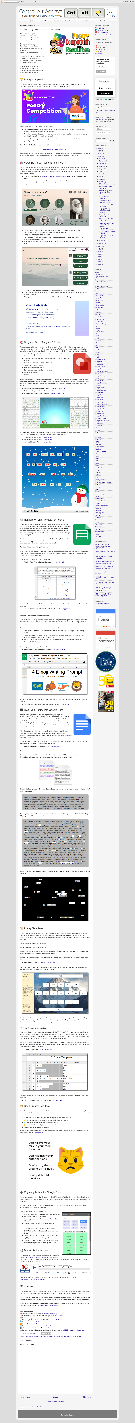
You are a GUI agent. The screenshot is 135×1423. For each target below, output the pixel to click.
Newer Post (25, 1397)
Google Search (100, 406)
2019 (99, 254)
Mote (97, 461)
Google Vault (99, 423)
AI (28, 21)
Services (79, 21)
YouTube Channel (103, 32)
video (97, 522)
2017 (99, 259)
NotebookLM (99, 468)
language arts (68, 1336)
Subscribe (105, 93)
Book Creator (29, 1336)
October (102, 163)
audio (97, 288)
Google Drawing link (58, 388)
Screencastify (99, 494)
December (102, 158)
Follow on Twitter (103, 30)
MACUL (97, 456)
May (100, 176)
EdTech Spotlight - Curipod (104, 197)
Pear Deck (98, 472)
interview (98, 439)
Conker (97, 314)
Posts (100, 129)
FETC (97, 343)
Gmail (97, 357)
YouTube (98, 536)
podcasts (98, 475)
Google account (100, 359)
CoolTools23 (99, 317)
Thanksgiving (99, 513)
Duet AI (97, 326)
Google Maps (99, 395)
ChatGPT (98, 303)
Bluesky (97, 293)
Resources (36, 21)
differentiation (99, 319)
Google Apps (99, 361)
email (97, 336)
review (97, 489)
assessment (99, 284)
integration (98, 437)
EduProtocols (99, 331)
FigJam (97, 345)
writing (79, 1336)
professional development (103, 482)
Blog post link (48, 437)
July (100, 171)
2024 (99, 153)
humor (97, 432)
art (96, 279)
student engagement (101, 505)
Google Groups (100, 388)
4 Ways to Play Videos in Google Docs (103, 572)
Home (22, 21)
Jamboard (98, 444)
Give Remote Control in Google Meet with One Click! (104, 583)
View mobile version (55, 1401)
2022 (99, 246)
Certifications (99, 300)
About (106, 21)
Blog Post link (57, 1100)
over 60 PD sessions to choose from (73, 1330)
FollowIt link (59, 1316)
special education (100, 501)
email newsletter (37, 1318)
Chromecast (99, 307)
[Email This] (42, 1333)
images (97, 435)
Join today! (98, 53)
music (97, 463)
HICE (97, 428)
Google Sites (99, 411)
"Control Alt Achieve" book (40, 1328)
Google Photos (100, 399)
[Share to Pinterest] (50, 1333)
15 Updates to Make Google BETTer (105, 201)
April (100, 179)
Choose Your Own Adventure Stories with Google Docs (104, 567)
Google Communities (101, 371)
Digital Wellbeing (100, 324)
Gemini (97, 352)
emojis (97, 338)
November (102, 161)
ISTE (97, 442)
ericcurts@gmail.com (47, 1326)
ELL (96, 333)
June (101, 174)
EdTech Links (57, 21)
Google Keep (99, 392)
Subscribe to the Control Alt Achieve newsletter (103, 61)
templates (98, 510)
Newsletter (69, 21)
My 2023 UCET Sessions (106, 229)
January (102, 243)
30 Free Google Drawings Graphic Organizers (103, 594)
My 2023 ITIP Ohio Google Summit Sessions (104, 210)
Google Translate (100, 418)
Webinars (46, 21)
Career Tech (99, 298)
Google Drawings (48, 1336)
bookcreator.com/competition (48, 1305)
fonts (97, 347)
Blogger (71, 1415)
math (97, 458)
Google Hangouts (100, 390)
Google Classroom (101, 369)
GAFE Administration (101, 350)
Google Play (99, 402)
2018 (99, 257)
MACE (97, 454)
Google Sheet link (59, 562)
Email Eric (101, 28)
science (97, 491)
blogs (97, 291)
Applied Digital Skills (101, 277)
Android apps (99, 274)
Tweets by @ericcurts (102, 603)
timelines (98, 517)
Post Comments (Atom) (36, 1407)
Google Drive (99, 378)
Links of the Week (101, 451)
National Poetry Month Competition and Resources (105, 192)
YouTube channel (39, 1324)
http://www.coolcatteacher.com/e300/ (32, 1279)
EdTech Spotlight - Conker (107, 184)
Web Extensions (100, 527)
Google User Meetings (102, 421)
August (101, 169)
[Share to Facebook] (48, 1333)
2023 (99, 156)
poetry (74, 1336)
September (102, 166)
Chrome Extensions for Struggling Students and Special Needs (102, 546)
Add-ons (98, 272)
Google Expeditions (101, 383)
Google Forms (99, 385)
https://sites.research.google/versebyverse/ (56, 176)
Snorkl (97, 496)
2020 (99, 251)
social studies (99, 498)
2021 (99, 249)
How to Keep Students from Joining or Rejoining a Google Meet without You (104, 589)
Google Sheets (58, 1336)
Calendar (88, 21)
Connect (98, 21)
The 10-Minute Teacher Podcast (35, 1257)
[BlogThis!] (44, 1333)
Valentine (98, 520)
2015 (99, 264)
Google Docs (38, 1336)
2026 (99, 148)
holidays (98, 430)
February (102, 240)
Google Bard (99, 364)
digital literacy (99, 321)
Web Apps (98, 524)
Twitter (38, 1322)
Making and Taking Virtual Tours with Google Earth (107, 225)
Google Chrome (100, 366)
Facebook (98, 340)
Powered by (100, 99)
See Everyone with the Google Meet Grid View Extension (104, 562)
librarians (98, 449)
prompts (97, 484)
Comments (101, 132)
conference (98, 312)
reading (97, 487)
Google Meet (99, 397)
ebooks (97, 329)
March (101, 182)
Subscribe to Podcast (104, 35)
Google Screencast (101, 404)
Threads (97, 515)
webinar (97, 529)
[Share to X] (46, 1333)
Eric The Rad (99, 119)
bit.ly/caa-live (60, 1320)
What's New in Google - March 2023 (106, 187)
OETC (97, 470)
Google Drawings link (48, 962)
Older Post (86, 1397)
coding (97, 310)
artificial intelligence (101, 281)
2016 (99, 262)
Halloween (98, 425)
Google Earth (99, 380)
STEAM (97, 503)
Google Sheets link (45, 1049)
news (97, 465)
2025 (99, 151)
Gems (97, 354)
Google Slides (99, 413)
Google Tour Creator (101, 416)
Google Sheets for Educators (104, 215)
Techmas (98, 508)
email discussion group (49, 1314)
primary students (100, 480)
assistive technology (101, 286)
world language (100, 531)
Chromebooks (99, 305)
